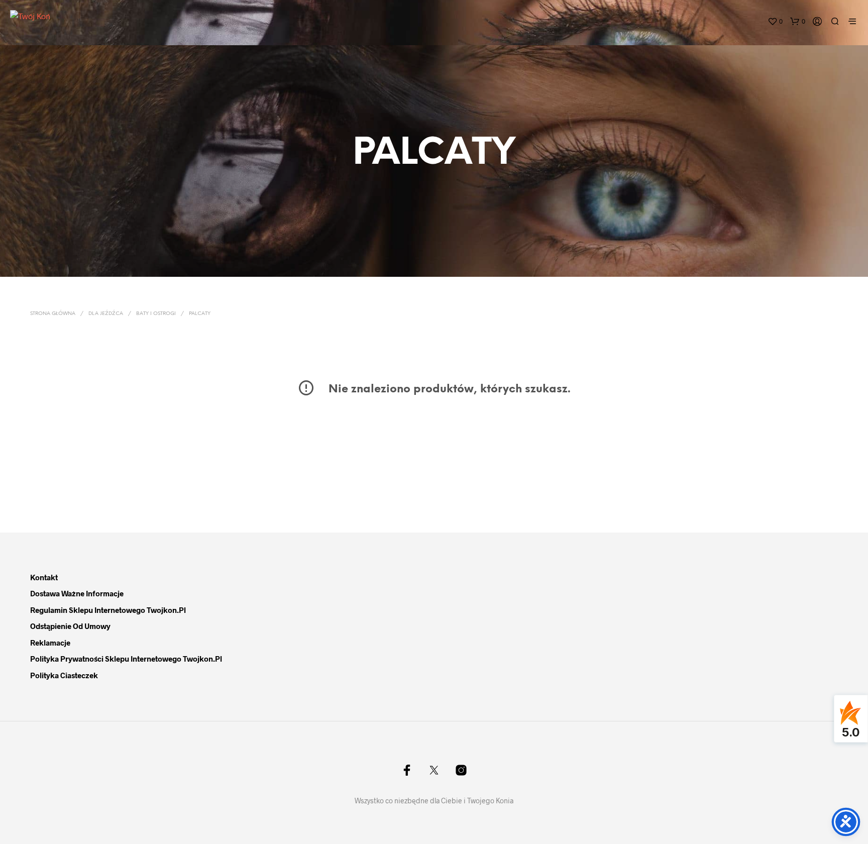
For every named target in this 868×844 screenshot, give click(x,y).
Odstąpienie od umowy (70, 625)
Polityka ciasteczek (64, 675)
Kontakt (44, 577)
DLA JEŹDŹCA (105, 313)
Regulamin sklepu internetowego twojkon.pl (108, 609)
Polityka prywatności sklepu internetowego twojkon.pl (126, 658)
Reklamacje (50, 642)
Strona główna (52, 313)
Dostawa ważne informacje (77, 593)
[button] (775, 22)
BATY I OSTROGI (156, 313)
